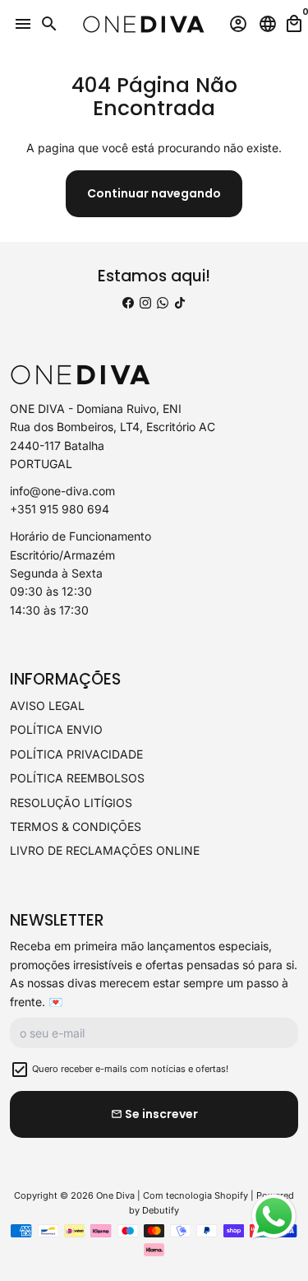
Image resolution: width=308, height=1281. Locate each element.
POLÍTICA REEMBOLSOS (77, 778)
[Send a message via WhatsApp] (274, 1216)
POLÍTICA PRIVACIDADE (76, 754)
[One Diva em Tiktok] (180, 302)
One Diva (115, 1195)
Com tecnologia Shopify (195, 1195)
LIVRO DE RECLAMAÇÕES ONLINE (105, 850)
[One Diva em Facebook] (128, 302)
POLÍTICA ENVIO (56, 729)
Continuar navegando (154, 193)
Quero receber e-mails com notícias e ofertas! (130, 1068)
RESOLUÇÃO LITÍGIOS (71, 803)
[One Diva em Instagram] (145, 302)
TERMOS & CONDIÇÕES (75, 826)
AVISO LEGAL (47, 705)
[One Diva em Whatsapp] (162, 302)
